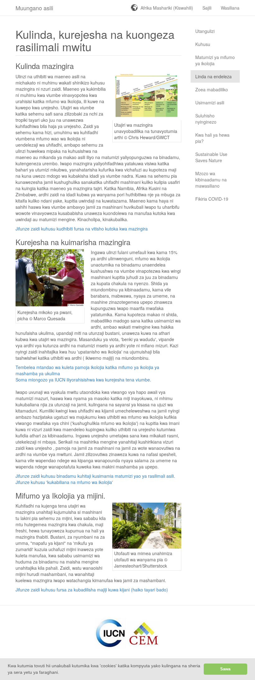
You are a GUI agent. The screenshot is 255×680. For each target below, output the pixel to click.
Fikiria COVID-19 (211, 199)
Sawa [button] (225, 669)
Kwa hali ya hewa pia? (212, 138)
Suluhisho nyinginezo (205, 118)
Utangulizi (205, 31)
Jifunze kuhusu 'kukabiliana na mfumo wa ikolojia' (64, 482)
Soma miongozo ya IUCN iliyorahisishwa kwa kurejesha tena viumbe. (83, 380)
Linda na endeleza (213, 76)
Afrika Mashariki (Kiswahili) (167, 8)
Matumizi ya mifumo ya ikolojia (215, 60)
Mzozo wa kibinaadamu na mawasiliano (211, 179)
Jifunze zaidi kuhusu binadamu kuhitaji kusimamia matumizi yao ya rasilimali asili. (95, 476)
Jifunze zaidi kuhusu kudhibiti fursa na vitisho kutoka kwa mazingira (82, 229)
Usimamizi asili (209, 102)
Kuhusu (202, 44)
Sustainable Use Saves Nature (211, 157)
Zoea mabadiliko (211, 89)
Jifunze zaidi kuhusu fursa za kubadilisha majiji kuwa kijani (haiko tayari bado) (92, 589)
